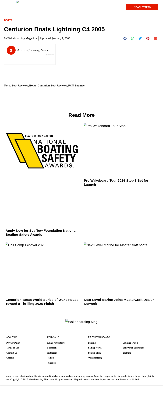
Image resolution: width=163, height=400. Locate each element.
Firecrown (49, 379)
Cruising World (130, 343)
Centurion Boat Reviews (52, 85)
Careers (10, 358)
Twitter (50, 358)
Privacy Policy (13, 343)
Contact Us (11, 353)
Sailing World (95, 348)
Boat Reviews (19, 85)
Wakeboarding (95, 358)
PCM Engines (76, 85)
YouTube (51, 363)
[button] (125, 38)
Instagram (52, 353)
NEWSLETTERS (142, 7)
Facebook (52, 348)
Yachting (127, 353)
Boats (8, 20)
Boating (92, 343)
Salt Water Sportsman (133, 348)
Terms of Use (12, 348)
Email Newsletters (55, 343)
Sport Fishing (94, 353)
